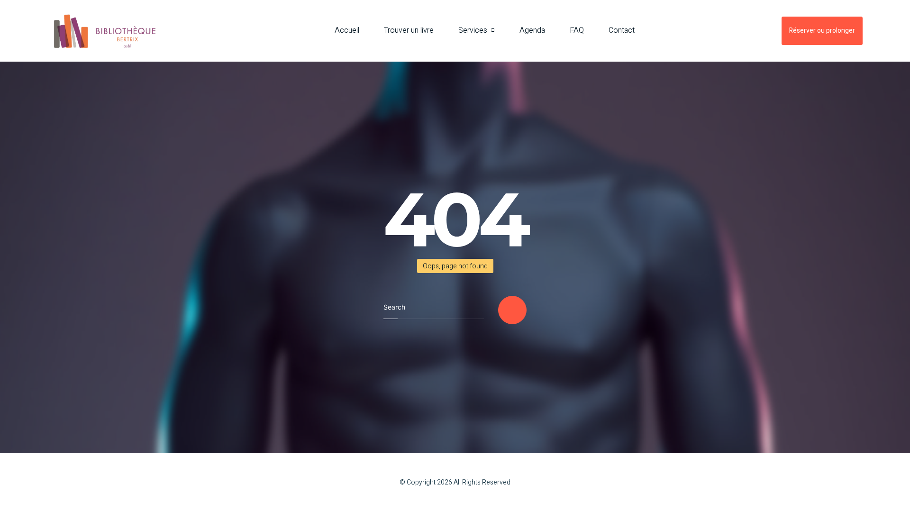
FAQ (577, 30)
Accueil (347, 30)
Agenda (532, 30)
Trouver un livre (409, 30)
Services (472, 30)
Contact (622, 30)
